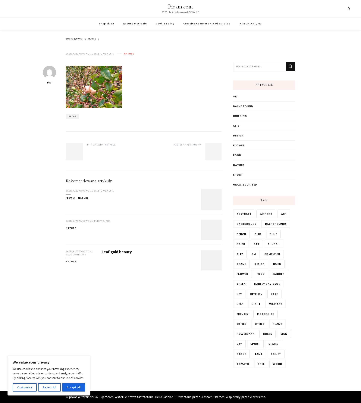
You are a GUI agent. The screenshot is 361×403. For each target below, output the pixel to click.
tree (261, 364)
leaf (240, 304)
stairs (273, 343)
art (236, 96)
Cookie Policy (165, 23)
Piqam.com (180, 6)
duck (277, 264)
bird (258, 234)
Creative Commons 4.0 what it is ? (207, 23)
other (259, 324)
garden (279, 274)
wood (277, 364)
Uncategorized (245, 184)
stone (241, 354)
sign (284, 334)
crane (241, 264)
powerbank (246, 334)
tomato (243, 364)
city (236, 125)
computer (272, 254)
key (239, 294)
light (256, 304)
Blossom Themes (212, 397)
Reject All (49, 387)
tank (258, 354)
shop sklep (106, 23)
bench (241, 234)
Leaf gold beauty (117, 251)
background (243, 106)
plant (277, 324)
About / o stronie (135, 23)
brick (241, 244)
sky (239, 343)
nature (129, 53)
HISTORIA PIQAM (251, 23)
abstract (244, 214)
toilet (276, 354)
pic (49, 82)
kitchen (256, 294)
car (256, 244)
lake (274, 294)
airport (266, 214)
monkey (243, 314)
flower (71, 197)
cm (254, 254)
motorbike (265, 314)
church (274, 244)
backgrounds (276, 224)
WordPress (257, 397)
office (241, 324)
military (275, 304)
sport (238, 175)
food (237, 155)
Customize (24, 387)
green (72, 116)
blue (273, 234)
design (238, 135)
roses (267, 334)
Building (240, 116)
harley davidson (267, 284)
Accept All (74, 387)
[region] (49, 375)
